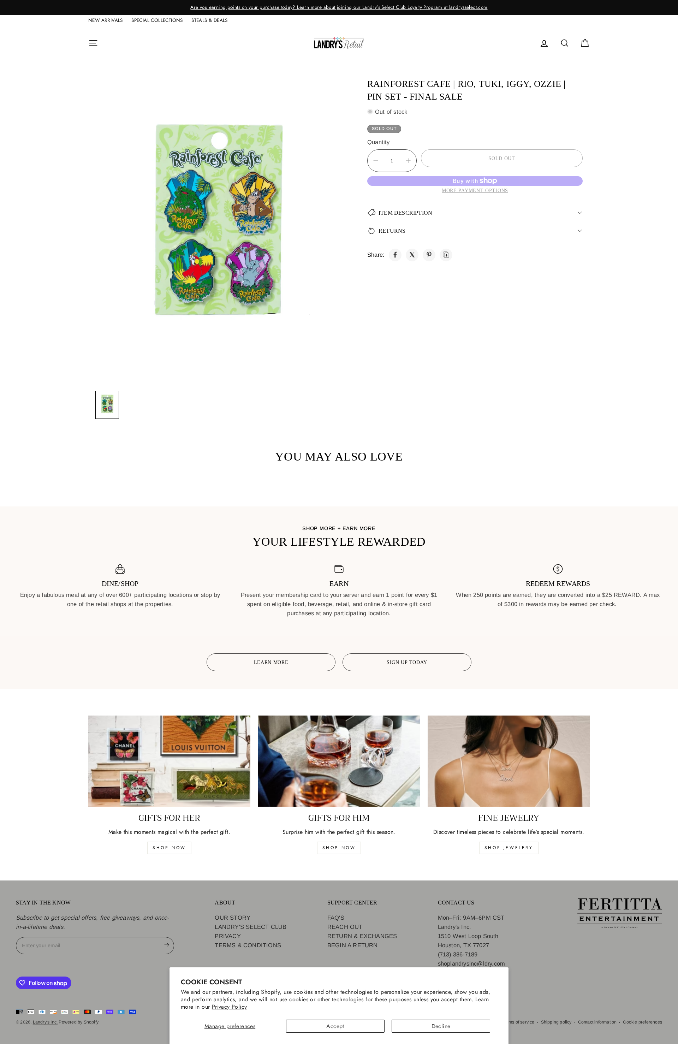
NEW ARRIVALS (105, 20)
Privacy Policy (229, 1007)
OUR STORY (232, 917)
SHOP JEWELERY (508, 847)
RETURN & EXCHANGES (362, 936)
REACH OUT (345, 927)
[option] (339, 7)
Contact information (597, 1022)
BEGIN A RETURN (352, 945)
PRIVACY (227, 936)
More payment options (475, 190)
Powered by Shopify (79, 1022)
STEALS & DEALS (209, 20)
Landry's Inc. (45, 1022)
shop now (169, 847)
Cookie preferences (642, 1022)
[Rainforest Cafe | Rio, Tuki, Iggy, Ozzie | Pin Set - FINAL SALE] (395, 254)
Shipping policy (556, 1022)
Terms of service (518, 1022)
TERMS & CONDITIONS (248, 945)
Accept (335, 1026)
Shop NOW (339, 847)
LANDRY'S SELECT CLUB (250, 927)
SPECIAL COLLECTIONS (157, 20)
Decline (441, 1026)
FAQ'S (335, 917)
